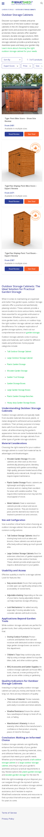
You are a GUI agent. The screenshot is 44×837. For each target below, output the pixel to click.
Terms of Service (9, 813)
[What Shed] (22, 3)
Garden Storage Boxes (16, 383)
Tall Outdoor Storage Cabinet (19, 351)
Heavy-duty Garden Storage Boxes (21, 403)
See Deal (31, 134)
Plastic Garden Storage (16, 364)
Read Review (14, 134)
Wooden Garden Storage (17, 371)
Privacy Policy (8, 819)
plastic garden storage (32, 771)
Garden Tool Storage (15, 377)
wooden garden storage (15, 775)
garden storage (8, 10)
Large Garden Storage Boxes (18, 390)
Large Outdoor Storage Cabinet (20, 358)
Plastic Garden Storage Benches (20, 396)
